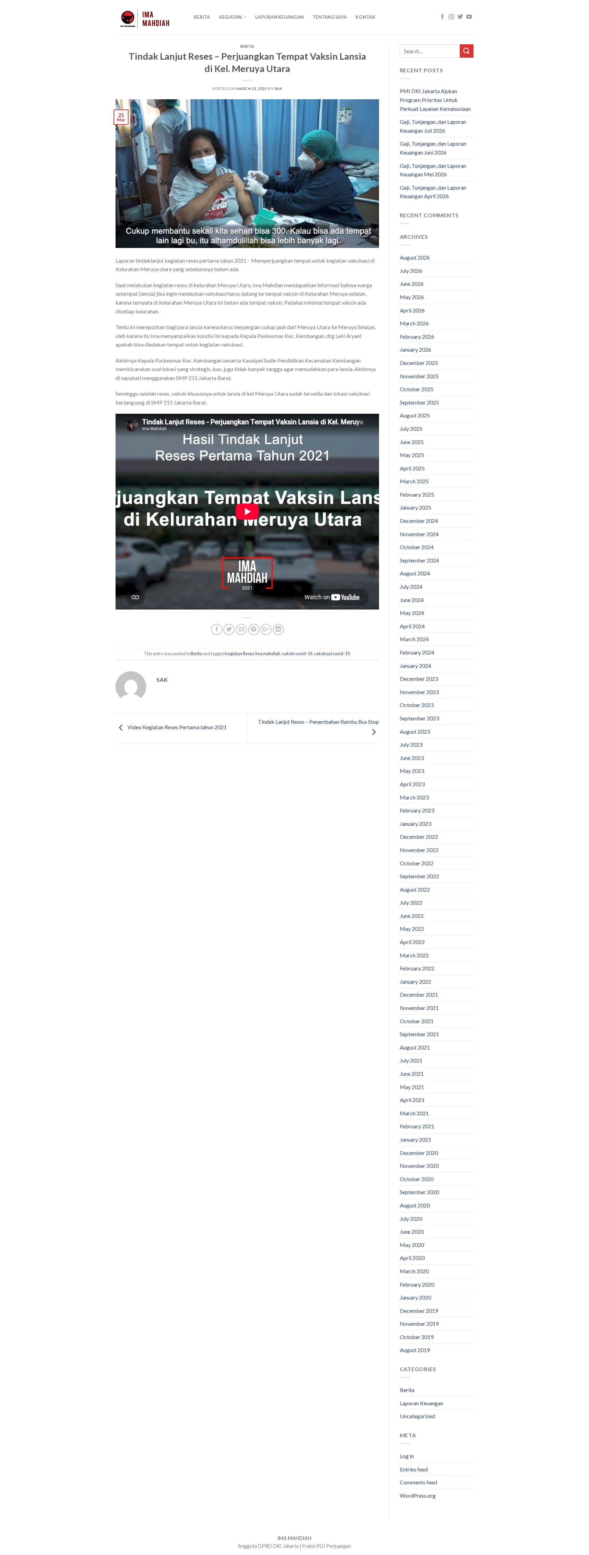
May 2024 (412, 613)
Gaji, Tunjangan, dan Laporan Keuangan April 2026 (433, 192)
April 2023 (412, 784)
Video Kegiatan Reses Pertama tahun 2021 (176, 727)
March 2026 (414, 323)
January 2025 (415, 507)
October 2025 (417, 389)
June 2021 (412, 1073)
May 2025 (412, 455)
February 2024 (417, 652)
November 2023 (419, 692)
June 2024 (412, 600)
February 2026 (417, 336)
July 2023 (411, 744)
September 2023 (419, 718)
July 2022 (411, 902)
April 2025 (412, 468)
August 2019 (415, 1350)
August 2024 (415, 573)
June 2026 (412, 283)
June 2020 (412, 1231)
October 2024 (417, 547)
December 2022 (419, 836)
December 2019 (419, 1310)
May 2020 (412, 1245)
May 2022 (412, 928)
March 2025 (414, 481)
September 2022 (419, 876)
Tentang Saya (330, 17)
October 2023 (417, 705)
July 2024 (411, 586)
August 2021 (415, 1047)
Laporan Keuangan (279, 17)
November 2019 (419, 1323)
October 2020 (417, 1179)
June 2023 (412, 757)
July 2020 (411, 1218)
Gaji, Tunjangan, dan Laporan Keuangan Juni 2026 (433, 148)
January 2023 (415, 823)
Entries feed (414, 1469)
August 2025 (415, 415)
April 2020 (412, 1258)
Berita (202, 17)
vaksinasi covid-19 (332, 653)
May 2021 (412, 1087)
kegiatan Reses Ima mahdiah (252, 653)
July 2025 (411, 428)
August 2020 (415, 1205)
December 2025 (419, 363)
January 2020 (415, 1297)
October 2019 (417, 1337)
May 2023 (412, 770)
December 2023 (419, 678)
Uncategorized (417, 1416)
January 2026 (415, 349)
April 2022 (412, 942)
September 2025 (419, 402)
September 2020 (419, 1192)
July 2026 (411, 270)
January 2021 (415, 1139)
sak (278, 88)
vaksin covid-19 (297, 653)
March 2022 (414, 955)
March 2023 (414, 797)
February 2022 (417, 968)
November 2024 (419, 534)
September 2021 (419, 1034)
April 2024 (412, 626)
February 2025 (417, 494)
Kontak (365, 17)
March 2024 (414, 639)
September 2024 (419, 560)
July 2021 (411, 1060)
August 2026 (415, 257)
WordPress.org (418, 1495)
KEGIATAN (230, 17)
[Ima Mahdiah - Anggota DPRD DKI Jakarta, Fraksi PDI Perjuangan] (150, 17)
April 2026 (412, 310)
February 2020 (417, 1284)
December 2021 (419, 994)
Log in (407, 1456)
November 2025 (419, 376)
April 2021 (412, 1100)
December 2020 (419, 1152)
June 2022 (412, 915)
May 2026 (412, 297)
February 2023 (417, 810)
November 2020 (419, 1165)
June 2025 (412, 442)
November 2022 (419, 850)
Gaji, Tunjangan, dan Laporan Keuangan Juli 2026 (433, 126)
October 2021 (417, 1021)
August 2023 (415, 731)
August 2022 (415, 889)
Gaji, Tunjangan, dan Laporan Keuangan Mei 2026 (433, 170)
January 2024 (415, 665)
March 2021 (414, 1113)
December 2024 (419, 520)
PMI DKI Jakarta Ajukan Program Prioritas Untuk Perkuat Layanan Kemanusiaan (435, 100)
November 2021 (419, 1007)
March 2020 (414, 1271)
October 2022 (417, 863)
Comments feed (418, 1482)
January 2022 (415, 981)
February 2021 (417, 1126)
